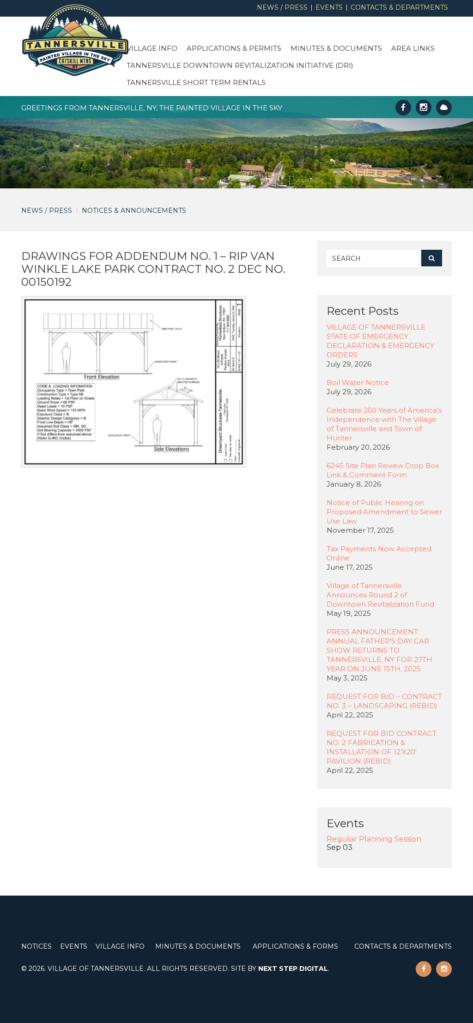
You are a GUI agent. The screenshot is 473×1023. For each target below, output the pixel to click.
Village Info (152, 48)
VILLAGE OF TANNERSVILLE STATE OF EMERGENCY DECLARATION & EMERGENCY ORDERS (380, 341)
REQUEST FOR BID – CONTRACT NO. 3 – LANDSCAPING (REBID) (384, 701)
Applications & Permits (234, 48)
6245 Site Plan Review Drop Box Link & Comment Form (383, 470)
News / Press (282, 8)
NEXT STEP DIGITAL (293, 968)
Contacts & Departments (399, 8)
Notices (36, 946)
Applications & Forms (295, 946)
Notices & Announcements (134, 210)
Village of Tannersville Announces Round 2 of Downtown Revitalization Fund (380, 594)
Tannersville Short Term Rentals (196, 82)
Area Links (413, 48)
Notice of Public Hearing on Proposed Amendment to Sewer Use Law (384, 511)
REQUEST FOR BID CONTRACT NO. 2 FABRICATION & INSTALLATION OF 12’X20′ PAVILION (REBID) (382, 747)
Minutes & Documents (336, 48)
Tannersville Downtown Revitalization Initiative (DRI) (240, 65)
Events (329, 8)
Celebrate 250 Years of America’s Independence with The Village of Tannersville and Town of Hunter (384, 424)
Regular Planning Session (374, 839)
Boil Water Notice (358, 382)
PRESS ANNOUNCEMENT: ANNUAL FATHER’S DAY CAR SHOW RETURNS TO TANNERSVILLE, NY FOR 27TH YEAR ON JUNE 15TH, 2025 (379, 650)
